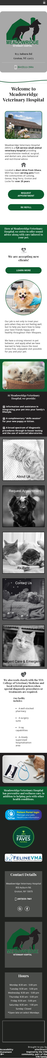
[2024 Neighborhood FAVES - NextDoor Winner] (23, 837)
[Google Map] (20, 908)
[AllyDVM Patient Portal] (23, 814)
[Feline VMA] (23, 858)
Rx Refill (26, 207)
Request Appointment (26, 194)
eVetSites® (41, 1049)
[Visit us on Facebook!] (27, 908)
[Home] (23, 32)
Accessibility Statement (6, 1050)
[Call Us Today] (15, 66)
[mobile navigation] (43, 3)
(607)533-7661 (24, 898)
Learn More (23, 270)
